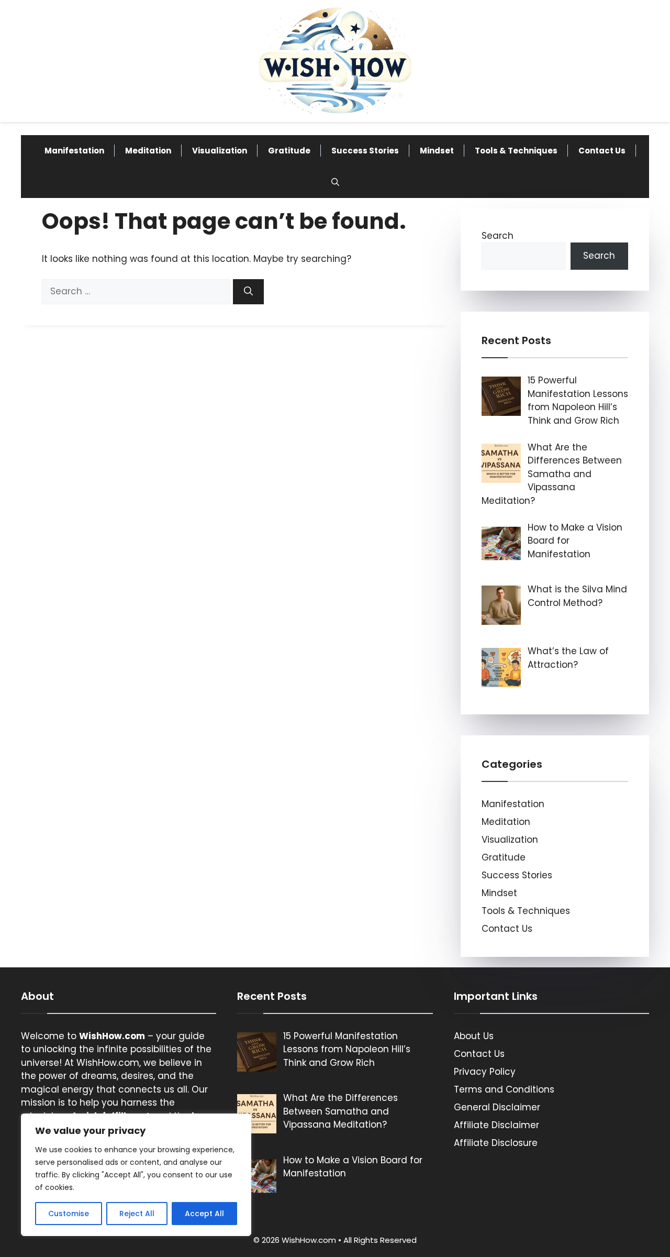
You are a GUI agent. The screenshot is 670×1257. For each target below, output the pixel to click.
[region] (136, 1174)
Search (497, 235)
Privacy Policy (485, 1071)
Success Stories (365, 150)
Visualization (219, 150)
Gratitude (289, 150)
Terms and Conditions (504, 1089)
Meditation (148, 150)
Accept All (204, 1213)
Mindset (437, 150)
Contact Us (602, 150)
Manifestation (74, 150)
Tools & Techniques (516, 150)
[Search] (248, 291)
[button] (335, 182)
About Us (474, 1036)
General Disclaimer (497, 1107)
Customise (68, 1213)
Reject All (136, 1213)
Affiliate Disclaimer (496, 1125)
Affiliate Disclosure (496, 1143)
